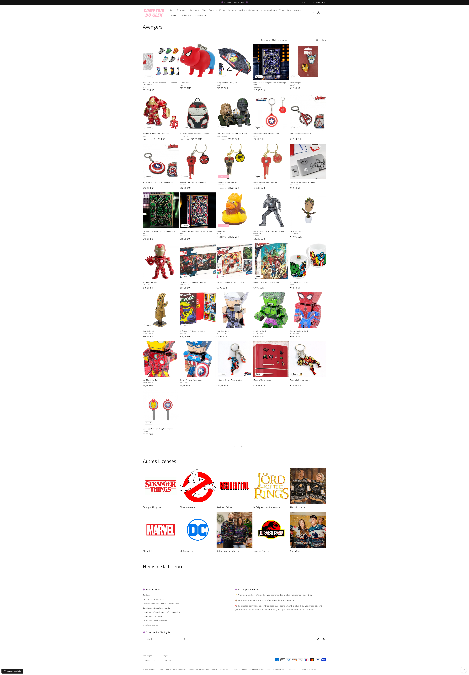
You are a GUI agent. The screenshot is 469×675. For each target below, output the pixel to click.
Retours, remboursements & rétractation (161, 603)
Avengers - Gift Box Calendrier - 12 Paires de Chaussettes (160, 84)
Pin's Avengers (295, 83)
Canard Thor (221, 231)
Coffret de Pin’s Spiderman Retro (192, 331)
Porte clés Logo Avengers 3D (301, 133)
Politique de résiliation (308, 669)
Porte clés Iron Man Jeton (299, 380)
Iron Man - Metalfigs (150, 282)
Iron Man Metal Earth (151, 380)
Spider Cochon (185, 83)
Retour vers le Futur (226, 551)
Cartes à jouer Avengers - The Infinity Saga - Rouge (196, 232)
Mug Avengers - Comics (299, 282)
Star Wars (295, 551)
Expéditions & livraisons (153, 599)
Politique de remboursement (176, 669)
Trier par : (265, 40)
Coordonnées (292, 669)
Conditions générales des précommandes (161, 612)
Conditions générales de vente (156, 608)
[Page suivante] (241, 446)
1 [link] (228, 446)
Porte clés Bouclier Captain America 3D (158, 182)
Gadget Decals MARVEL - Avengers (303, 182)
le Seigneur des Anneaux (265, 507)
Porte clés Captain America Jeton (229, 380)
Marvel (146, 551)
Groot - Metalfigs (296, 231)
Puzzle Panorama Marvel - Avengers (193, 282)
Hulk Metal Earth (259, 331)
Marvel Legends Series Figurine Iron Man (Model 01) (268, 232)
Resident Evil (223, 507)
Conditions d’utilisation (220, 669)
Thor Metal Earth (223, 331)
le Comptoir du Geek (156, 669)
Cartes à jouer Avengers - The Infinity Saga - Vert (160, 232)
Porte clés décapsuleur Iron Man (265, 182)
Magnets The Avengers (262, 380)
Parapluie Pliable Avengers (227, 83)
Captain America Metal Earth (191, 380)
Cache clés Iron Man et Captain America (158, 429)
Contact (146, 595)
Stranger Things (151, 507)
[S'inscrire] (184, 639)
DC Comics (185, 551)
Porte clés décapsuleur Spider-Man (193, 182)
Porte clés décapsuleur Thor (227, 182)
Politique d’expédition (239, 669)
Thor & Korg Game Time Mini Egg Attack (232, 133)
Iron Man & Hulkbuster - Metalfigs (156, 133)
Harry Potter (296, 507)
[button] (182, 10)
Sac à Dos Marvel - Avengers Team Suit (194, 133)
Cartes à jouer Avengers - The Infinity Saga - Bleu (270, 84)
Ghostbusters (186, 507)
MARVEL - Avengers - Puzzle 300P (266, 282)
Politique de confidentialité (155, 621)
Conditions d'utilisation (153, 616)
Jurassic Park (259, 551)
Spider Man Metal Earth (299, 331)
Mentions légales (150, 625)
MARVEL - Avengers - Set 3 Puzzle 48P (231, 282)
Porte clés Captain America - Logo (266, 133)
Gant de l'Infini (148, 331)
